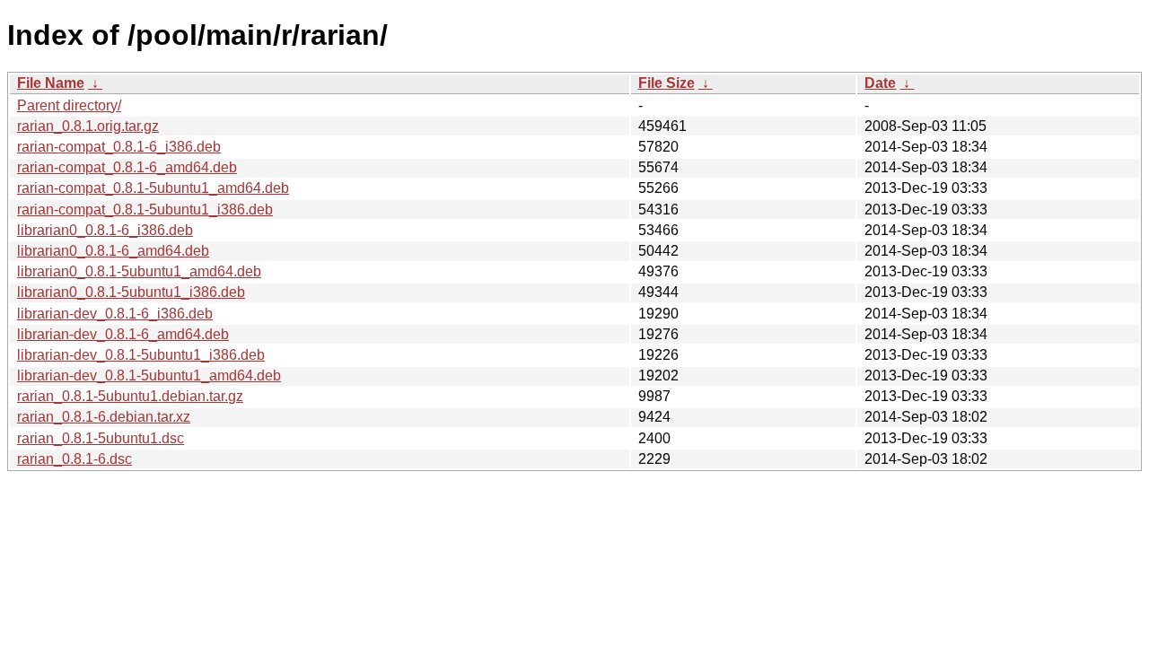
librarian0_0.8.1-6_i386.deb (105, 230)
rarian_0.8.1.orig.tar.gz (88, 126)
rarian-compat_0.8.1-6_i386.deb (119, 146)
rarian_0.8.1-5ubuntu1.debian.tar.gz (130, 396)
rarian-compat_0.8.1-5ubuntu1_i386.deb (145, 209)
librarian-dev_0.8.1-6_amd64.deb (123, 334)
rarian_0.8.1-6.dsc (74, 459)
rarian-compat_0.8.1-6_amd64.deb (127, 167)
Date (880, 83)
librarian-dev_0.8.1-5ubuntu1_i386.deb (141, 354)
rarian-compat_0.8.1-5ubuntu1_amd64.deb (153, 188)
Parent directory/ (69, 105)
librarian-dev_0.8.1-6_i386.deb (115, 313)
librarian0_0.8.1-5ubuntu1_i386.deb (131, 292)
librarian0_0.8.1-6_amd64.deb (113, 250)
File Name (50, 83)
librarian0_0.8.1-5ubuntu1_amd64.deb (139, 271)
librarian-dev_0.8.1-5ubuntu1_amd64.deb (149, 375)
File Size (666, 83)
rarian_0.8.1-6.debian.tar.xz (103, 416)
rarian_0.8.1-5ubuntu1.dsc (100, 438)
